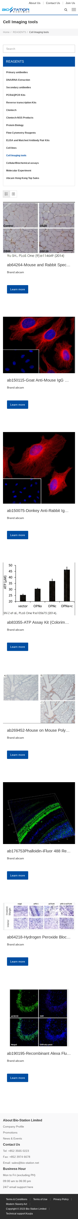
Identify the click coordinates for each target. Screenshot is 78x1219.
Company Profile (13, 1126)
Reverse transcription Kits (21, 102)
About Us (34, 3)
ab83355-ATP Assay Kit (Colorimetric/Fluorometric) (39, 622)
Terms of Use (40, 1199)
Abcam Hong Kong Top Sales (22, 178)
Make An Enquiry (23, 299)
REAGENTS (19, 32)
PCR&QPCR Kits (15, 95)
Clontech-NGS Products (19, 117)
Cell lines (11, 148)
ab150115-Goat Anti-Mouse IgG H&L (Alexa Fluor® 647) (39, 380)
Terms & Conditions (16, 1199)
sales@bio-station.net (25, 1162)
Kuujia (29, 1213)
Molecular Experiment (18, 170)
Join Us (70, 3)
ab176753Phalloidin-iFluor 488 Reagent (39, 851)
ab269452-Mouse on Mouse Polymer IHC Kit (39, 730)
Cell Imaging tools (16, 155)
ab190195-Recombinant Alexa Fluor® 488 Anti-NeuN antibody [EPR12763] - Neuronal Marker (39, 1053)
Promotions (10, 1132)
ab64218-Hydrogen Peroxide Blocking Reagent (39, 937)
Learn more (17, 289)
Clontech (11, 110)
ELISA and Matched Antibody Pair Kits (28, 140)
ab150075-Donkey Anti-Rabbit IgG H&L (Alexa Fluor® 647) (39, 510)
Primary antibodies (17, 72)
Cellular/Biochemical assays (22, 163)
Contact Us (53, 3)
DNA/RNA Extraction (18, 80)
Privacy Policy (61, 1199)
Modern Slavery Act (16, 1204)
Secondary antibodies (18, 87)
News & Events (12, 1138)
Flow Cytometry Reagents (21, 132)
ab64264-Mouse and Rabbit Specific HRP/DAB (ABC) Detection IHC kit (39, 265)
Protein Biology (15, 125)
